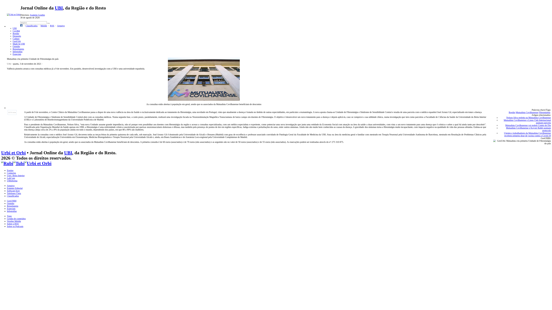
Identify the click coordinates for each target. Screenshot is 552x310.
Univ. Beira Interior (16, 175)
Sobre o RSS (13, 224)
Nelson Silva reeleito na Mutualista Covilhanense (528, 117)
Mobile (44, 26)
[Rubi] (7, 163)
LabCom (11, 178)
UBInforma (12, 181)
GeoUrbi (17, 41)
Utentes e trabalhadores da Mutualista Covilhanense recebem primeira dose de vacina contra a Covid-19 (527, 134)
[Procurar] (48, 23)
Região (16, 33)
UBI (59, 7)
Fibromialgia (544, 112)
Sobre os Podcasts (15, 226)
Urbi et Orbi (13, 152)
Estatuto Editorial (15, 188)
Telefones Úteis (14, 193)
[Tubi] (19, 163)
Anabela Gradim (37, 15)
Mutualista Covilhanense (527, 112)
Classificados (32, 26)
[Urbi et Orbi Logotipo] (13, 14)
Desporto (17, 36)
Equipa (10, 170)
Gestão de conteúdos (16, 218)
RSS (52, 26)
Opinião (16, 46)
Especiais (17, 54)
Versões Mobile (14, 221)
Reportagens (18, 49)
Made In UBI (19, 44)
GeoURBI (11, 201)
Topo (9, 216)
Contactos (11, 173)
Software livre (13, 191)
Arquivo (61, 26)
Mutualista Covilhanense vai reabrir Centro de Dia (528, 125)
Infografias (17, 51)
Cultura (16, 38)
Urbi (9, 64)
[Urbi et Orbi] (38, 163)
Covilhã (16, 31)
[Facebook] (21, 26)
